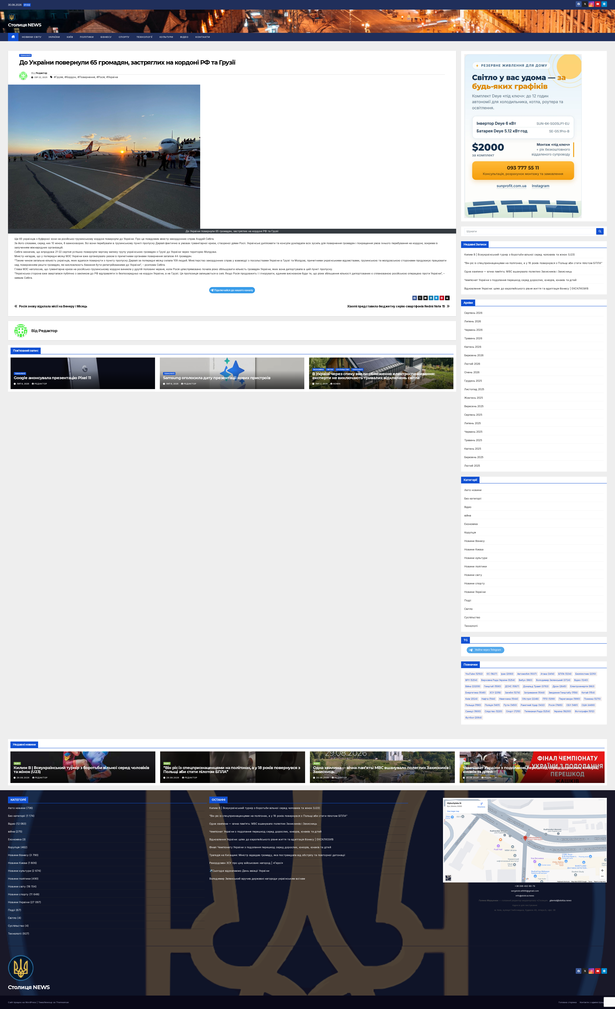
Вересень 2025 (474, 406)
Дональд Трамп (536, 686)
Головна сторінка (568, 1002)
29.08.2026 (23, 777)
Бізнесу (106, 37)
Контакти (202, 37)
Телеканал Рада (537, 711)
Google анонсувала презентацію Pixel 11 (52, 377)
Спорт (513, 711)
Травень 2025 (473, 440)
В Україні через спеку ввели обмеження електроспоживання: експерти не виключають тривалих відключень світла (373, 375)
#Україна (112, 77)
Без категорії (473, 498)
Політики (87, 37)
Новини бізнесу (474, 541)
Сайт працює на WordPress (22, 1002)
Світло (330, 370)
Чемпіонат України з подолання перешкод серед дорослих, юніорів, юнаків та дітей (520, 280)
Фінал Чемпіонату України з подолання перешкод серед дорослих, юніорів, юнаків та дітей (270, 847)
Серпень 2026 (473, 312)
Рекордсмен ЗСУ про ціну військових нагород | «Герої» (246, 863)
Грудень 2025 (473, 380)
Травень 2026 (473, 338)
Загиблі (512, 692)
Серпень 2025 (473, 414)
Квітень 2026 (472, 346)
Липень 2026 (472, 321)
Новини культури (475, 558)
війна (467, 515)
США (588, 705)
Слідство (493, 711)
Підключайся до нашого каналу (233, 290)
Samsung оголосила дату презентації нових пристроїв (216, 377)
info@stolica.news (525, 895)
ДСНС (512, 686)
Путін (510, 705)
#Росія (101, 77)
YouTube (474, 673)
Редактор (41, 73)
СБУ (572, 705)
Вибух (525, 680)
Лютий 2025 (472, 465)
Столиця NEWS (24, 25)
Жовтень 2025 (473, 397)
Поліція (492, 705)
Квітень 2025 (472, 448)
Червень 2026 (473, 329)
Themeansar (62, 1002)
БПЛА (565, 673)
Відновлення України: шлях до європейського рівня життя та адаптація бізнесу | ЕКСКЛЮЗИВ (526, 288)
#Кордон (70, 77)
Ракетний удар (533, 705)
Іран (507, 673)
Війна (472, 686)
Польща (473, 705)
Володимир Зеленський (553, 680)
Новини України (475, 591)
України (54, 37)
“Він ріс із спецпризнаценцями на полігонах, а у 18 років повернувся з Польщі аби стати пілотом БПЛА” (533, 263)
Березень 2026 (474, 355)
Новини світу (31, 37)
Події (467, 600)
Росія (556, 705)
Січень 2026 (472, 372)
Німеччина (508, 698)
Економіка (318, 370)
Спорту (124, 37)
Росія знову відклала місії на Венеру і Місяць (53, 306)
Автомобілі (527, 673)
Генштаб (492, 686)
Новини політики (475, 566)
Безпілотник (585, 673)
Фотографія (584, 711)
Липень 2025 (472, 423)
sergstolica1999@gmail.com (525, 891)
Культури (166, 37)
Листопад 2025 (474, 389)
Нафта (488, 698)
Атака (547, 673)
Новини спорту (474, 583)
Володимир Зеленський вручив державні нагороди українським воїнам (257, 878)
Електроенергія (582, 686)
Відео (184, 37)
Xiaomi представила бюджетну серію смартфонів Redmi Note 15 (396, 306)
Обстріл (530, 698)
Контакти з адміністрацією (593, 1002)
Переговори (569, 698)
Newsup (48, 1002)
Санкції (473, 711)
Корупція (470, 532)
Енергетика (475, 692)
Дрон (559, 686)
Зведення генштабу (563, 692)
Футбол (473, 717)
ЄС (492, 673)
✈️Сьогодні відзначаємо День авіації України (239, 870)
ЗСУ (495, 692)
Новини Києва (473, 549)
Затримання (534, 692)
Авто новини (473, 490)
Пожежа (592, 698)
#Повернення (86, 77)
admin (336, 384)
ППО (549, 698)
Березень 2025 (474, 457)
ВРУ (471, 680)
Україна (562, 711)
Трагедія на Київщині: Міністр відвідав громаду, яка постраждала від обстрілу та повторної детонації (277, 855)
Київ (70, 37)
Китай (588, 692)
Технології (144, 37)
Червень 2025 (473, 431)
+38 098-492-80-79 (525, 886)
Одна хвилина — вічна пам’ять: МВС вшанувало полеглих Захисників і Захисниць (518, 271)
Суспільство (342, 370)
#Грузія (58, 77)
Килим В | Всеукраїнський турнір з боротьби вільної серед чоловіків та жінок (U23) (519, 254)
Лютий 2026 (472, 363)
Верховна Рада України (498, 680)
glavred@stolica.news (560, 900)
